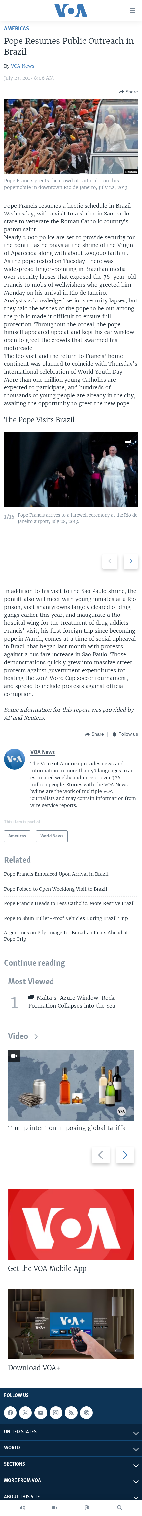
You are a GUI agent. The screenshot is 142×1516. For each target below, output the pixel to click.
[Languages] (87, 1508)
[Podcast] (86, 1412)
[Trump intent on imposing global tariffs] (71, 1085)
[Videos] (55, 1508)
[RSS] (71, 1412)
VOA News (22, 66)
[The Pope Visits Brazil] (71, 469)
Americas (16, 29)
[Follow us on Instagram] (56, 1412)
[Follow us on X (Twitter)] (25, 1412)
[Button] (128, 92)
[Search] (119, 1508)
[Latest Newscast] (22, 1508)
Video (18, 1036)
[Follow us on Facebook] (10, 1412)
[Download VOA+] (71, 1324)
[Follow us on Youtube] (40, 1412)
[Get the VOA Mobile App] (71, 1224)
